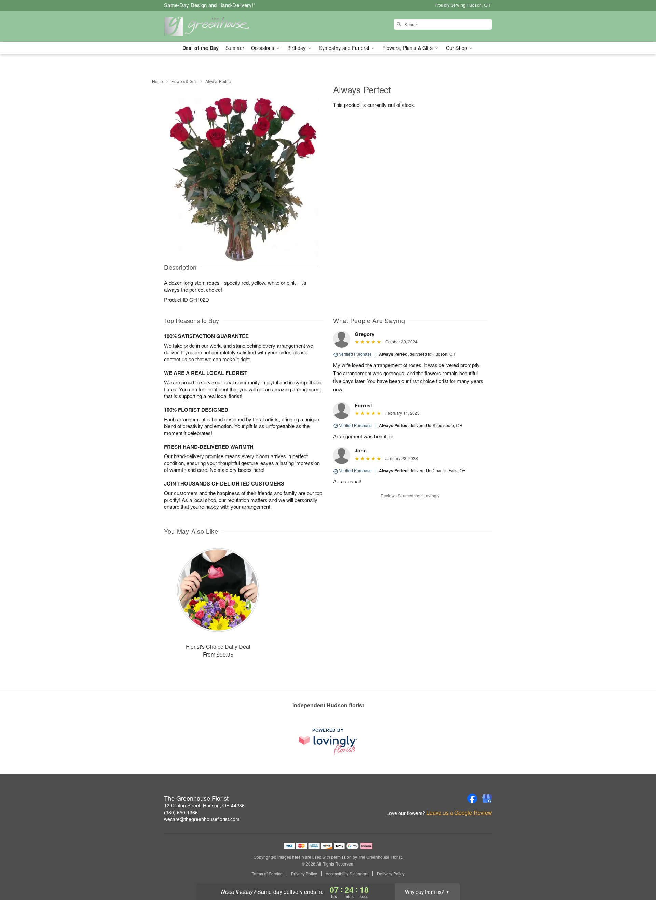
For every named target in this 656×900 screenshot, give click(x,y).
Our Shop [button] (457, 47)
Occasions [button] (263, 47)
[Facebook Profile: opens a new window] (472, 798)
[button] (638, 871)
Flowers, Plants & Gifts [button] (408, 47)
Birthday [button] (297, 47)
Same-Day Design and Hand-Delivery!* (210, 5)
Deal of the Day (200, 47)
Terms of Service (267, 874)
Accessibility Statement (347, 874)
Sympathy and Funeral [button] (345, 47)
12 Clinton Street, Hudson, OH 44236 (204, 805)
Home (157, 81)
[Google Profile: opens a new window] (487, 798)
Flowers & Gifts (184, 81)
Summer (235, 47)
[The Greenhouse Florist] (213, 26)
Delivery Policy (391, 874)
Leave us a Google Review (459, 812)
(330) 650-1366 (181, 812)
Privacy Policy (304, 874)
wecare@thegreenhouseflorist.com (202, 819)
